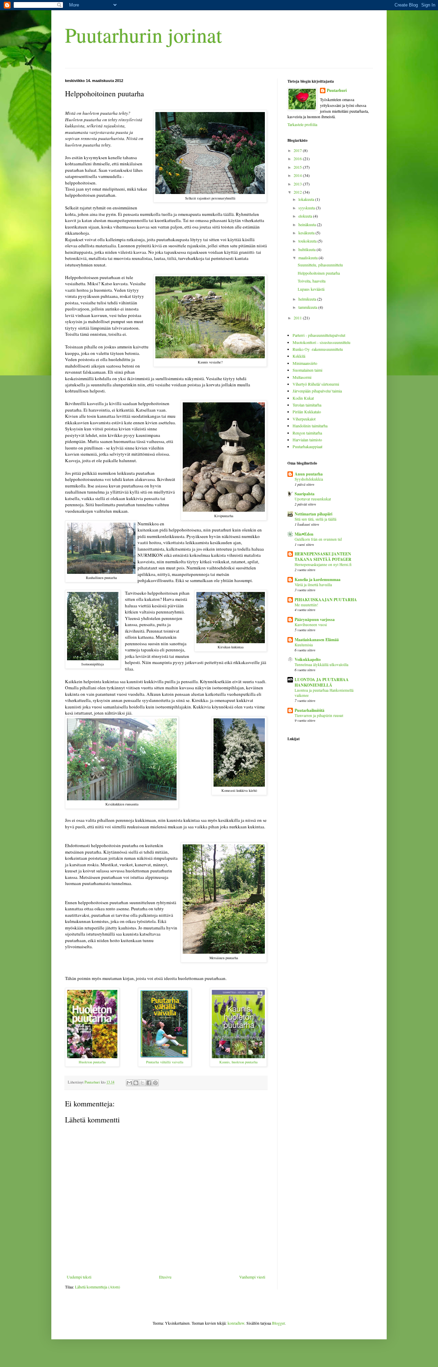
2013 (298, 184)
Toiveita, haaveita (311, 281)
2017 (298, 150)
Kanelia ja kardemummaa (317, 579)
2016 (298, 158)
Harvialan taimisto (307, 439)
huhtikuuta (307, 249)
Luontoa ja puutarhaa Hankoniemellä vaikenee (324, 693)
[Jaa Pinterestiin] (155, 1082)
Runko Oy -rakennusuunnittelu (318, 349)
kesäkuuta (306, 232)
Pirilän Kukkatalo (307, 411)
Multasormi (302, 377)
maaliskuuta (308, 257)
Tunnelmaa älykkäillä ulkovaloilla (321, 664)
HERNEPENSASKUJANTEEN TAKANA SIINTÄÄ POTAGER (323, 556)
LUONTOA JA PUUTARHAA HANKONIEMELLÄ (322, 682)
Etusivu (165, 1277)
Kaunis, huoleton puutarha (238, 1062)
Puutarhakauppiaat (307, 446)
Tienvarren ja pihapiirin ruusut (319, 715)
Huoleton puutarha (92, 1062)
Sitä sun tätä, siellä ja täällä (315, 519)
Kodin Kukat (303, 398)
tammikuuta (308, 307)
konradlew (236, 1323)
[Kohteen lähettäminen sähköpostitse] (129, 1082)
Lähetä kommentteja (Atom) (97, 1286)
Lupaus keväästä (311, 289)
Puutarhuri (337, 90)
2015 (298, 167)
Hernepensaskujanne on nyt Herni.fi (323, 564)
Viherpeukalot (304, 419)
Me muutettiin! (306, 604)
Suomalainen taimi (307, 370)
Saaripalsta (304, 494)
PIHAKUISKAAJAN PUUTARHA (326, 600)
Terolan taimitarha (307, 405)
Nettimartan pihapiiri (313, 514)
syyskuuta (307, 207)
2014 (298, 175)
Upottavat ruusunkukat (313, 498)
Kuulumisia (304, 644)
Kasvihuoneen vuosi (311, 624)
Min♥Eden (304, 534)
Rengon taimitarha (307, 433)
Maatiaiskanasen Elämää (317, 640)
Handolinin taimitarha (310, 425)
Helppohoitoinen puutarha (319, 273)
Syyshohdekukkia (309, 479)
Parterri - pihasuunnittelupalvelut (319, 335)
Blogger (278, 1323)
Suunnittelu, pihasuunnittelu (320, 264)
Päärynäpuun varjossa (315, 619)
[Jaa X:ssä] (142, 1082)
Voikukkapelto (308, 659)
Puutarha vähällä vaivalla (164, 1062)
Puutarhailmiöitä (309, 710)
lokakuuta (306, 199)
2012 (298, 192)
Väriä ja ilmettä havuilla (313, 584)
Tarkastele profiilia (302, 124)
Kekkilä (299, 356)
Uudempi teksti (79, 1277)
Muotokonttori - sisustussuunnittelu (321, 342)
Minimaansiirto (305, 363)
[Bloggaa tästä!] (135, 1082)
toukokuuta (308, 241)
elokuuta (305, 216)
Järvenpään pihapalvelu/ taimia (317, 390)
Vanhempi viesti (252, 1277)
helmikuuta (307, 299)
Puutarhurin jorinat (143, 35)
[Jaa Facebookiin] (148, 1082)
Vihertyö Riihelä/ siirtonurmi (316, 384)
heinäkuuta (307, 224)
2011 (298, 317)
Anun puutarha (309, 474)
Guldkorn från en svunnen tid (318, 539)
